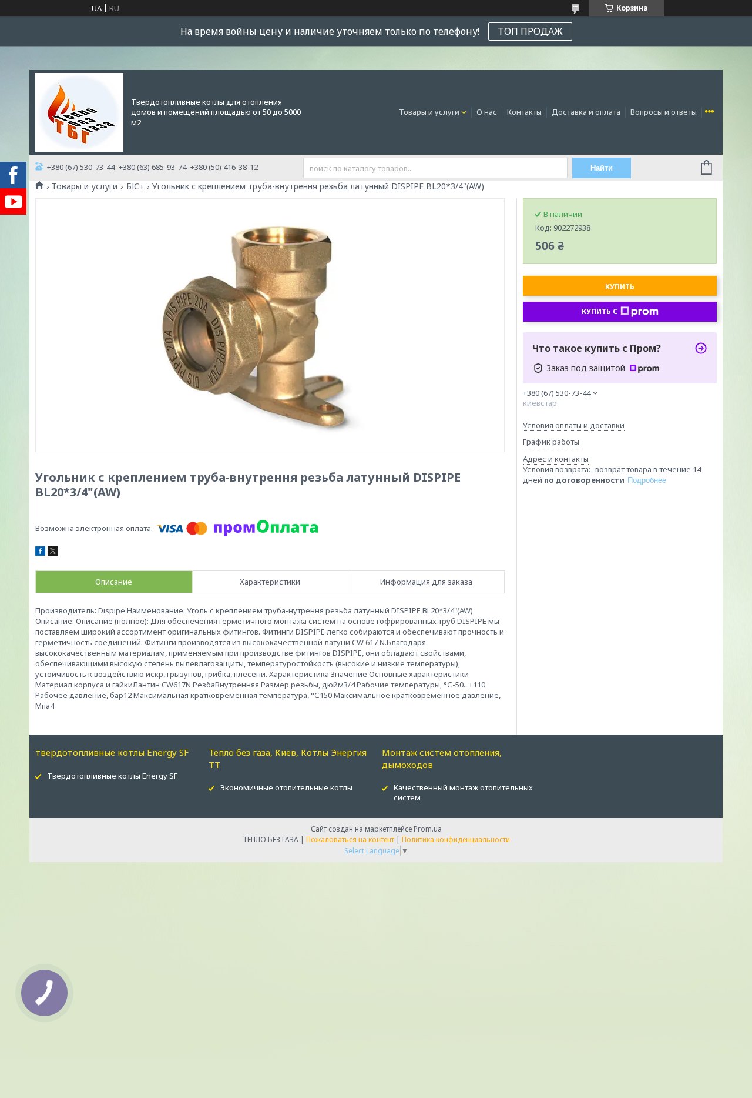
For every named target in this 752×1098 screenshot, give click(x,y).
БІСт (135, 186)
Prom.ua (428, 829)
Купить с (599, 311)
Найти (601, 167)
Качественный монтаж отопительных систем (463, 792)
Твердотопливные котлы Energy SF (112, 775)
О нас (486, 111)
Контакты (524, 111)
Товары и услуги (429, 111)
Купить (619, 287)
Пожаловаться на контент (350, 840)
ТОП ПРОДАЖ (530, 31)
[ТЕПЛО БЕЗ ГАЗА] (79, 111)
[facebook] (40, 553)
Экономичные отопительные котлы (286, 787)
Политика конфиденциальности (456, 840)
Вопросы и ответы (663, 111)
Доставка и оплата (586, 111)
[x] (53, 553)
